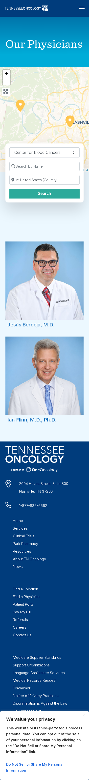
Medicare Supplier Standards (37, 657)
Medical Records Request (34, 680)
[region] (44, 745)
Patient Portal (23, 604)
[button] (82, 8)
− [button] (6, 81)
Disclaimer (21, 688)
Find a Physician (26, 596)
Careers (19, 627)
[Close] (84, 715)
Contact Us (22, 635)
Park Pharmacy (25, 543)
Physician (52, 43)
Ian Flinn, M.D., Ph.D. (31, 420)
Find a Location (25, 589)
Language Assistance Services (39, 672)
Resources (22, 551)
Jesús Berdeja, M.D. (30, 325)
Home (18, 520)
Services (20, 528)
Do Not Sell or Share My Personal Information (35, 767)
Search (51, 193)
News (18, 566)
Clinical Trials (23, 536)
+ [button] (6, 73)
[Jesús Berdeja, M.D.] (20, 105)
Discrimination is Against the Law (40, 703)
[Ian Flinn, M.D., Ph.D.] (69, 121)
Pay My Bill (22, 612)
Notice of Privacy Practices (36, 695)
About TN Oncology (29, 559)
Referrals (20, 619)
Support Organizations (31, 665)
